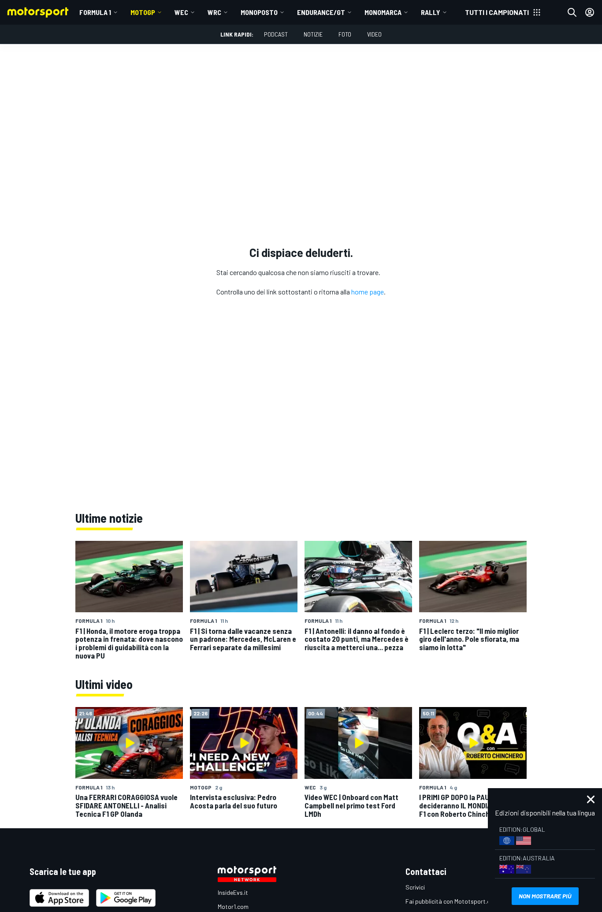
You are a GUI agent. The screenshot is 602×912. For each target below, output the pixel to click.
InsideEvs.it (233, 892)
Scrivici (415, 887)
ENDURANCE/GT (321, 12)
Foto (344, 34)
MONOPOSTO (259, 12)
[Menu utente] (589, 12)
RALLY (430, 12)
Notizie (313, 34)
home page (367, 291)
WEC (181, 12)
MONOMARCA (382, 12)
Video (374, 34)
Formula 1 (95, 12)
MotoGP (142, 12)
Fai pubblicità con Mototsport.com (451, 901)
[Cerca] (572, 12)
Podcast (276, 34)
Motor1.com (233, 906)
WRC (214, 12)
